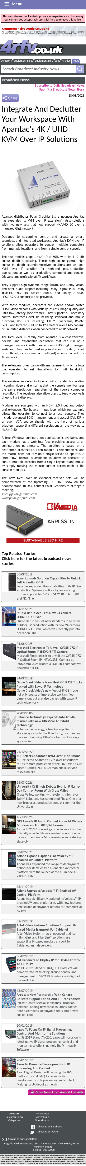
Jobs (57, 60)
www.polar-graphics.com (18, 498)
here (52, 19)
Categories (14, 1120)
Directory (6, 60)
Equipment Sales (23, 60)
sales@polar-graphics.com (19, 494)
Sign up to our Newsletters (22, 1139)
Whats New (42, 1114)
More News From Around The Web (59, 1092)
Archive (66, 60)
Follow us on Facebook (49, 1127)
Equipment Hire (44, 60)
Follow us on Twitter (48, 1132)
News (75, 60)
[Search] (80, 69)
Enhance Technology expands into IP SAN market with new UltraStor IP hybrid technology (46, 721)
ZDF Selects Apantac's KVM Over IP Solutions (48, 756)
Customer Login (14, 1117)
